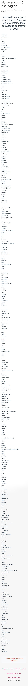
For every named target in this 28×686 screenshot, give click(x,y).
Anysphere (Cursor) (6, 79)
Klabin (2, 334)
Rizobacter (4, 502)
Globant (3, 270)
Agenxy (3, 60)
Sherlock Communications (7, 523)
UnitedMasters (4, 607)
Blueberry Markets (5, 130)
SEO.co (3, 521)
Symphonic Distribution (6, 555)
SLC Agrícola (4, 530)
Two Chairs (4, 602)
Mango (3, 379)
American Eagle (5, 71)
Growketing (4, 279)
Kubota (3, 339)
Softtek (3, 536)
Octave (3, 439)
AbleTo (3, 39)
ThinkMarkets (4, 573)
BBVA (2, 109)
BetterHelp (3, 122)
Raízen (3, 490)
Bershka (3, 119)
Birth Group (4, 126)
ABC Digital (4, 36)
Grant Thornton (5, 273)
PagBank (3, 455)
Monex (3, 415)
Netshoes (3, 428)
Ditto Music (4, 219)
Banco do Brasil (5, 98)
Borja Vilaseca (4, 132)
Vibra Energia (4, 619)
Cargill (2, 153)
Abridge (3, 41)
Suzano (3, 553)
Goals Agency (4, 271)
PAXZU (3, 458)
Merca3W (3, 396)
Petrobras (3, 466)
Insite (2, 315)
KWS (2, 341)
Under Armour (4, 604)
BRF (2, 139)
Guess (3, 285)
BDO (2, 111)
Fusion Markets (5, 256)
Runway (3, 511)
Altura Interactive (5, 66)
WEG (2, 630)
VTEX (2, 626)
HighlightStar (4, 300)
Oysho (3, 453)
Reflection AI (4, 494)
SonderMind (4, 538)
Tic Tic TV (3, 577)
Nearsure (3, 422)
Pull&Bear (3, 483)
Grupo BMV (4, 281)
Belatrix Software (5, 113)
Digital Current (4, 211)
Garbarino (3, 260)
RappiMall (3, 492)
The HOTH (4, 568)
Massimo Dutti (4, 390)
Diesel (2, 209)
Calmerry (3, 147)
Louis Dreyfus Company (7, 370)
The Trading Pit (5, 572)
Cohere (3, 175)
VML (2, 624)
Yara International (5, 643)
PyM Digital (4, 489)
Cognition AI (4, 173)
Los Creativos (4, 366)
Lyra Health (4, 375)
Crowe (3, 194)
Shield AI (3, 524)
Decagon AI (4, 200)
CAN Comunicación (6, 151)
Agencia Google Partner (14, 673)
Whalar (3, 634)
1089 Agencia (4, 34)
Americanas (4, 73)
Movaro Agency (5, 419)
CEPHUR (3, 158)
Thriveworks (4, 575)
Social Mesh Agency (6, 534)
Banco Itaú (4, 100)
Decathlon (3, 202)
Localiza (3, 360)
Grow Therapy (4, 277)
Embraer (3, 228)
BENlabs (3, 117)
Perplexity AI (4, 464)
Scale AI (3, 513)
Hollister (3, 302)
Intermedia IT (4, 321)
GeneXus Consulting (6, 264)
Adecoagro (4, 49)
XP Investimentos (5, 640)
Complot (3, 181)
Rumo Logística (5, 509)
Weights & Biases (5, 632)
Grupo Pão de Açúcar (6, 283)
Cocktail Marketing (5, 168)
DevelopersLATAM (5, 207)
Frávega (3, 251)
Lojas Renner (4, 364)
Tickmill (3, 579)
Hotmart (3, 304)
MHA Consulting (5, 405)
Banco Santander (5, 102)
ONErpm (3, 447)
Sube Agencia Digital (6, 547)
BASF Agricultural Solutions (7, 103)
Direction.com (4, 215)
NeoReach (3, 424)
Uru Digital (3, 611)
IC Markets (4, 305)
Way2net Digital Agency (7, 628)
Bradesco (3, 134)
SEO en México (5, 519)
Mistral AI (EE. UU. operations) (8, 411)
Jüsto (2, 332)
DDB (2, 198)
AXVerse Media (5, 90)
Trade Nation (4, 592)
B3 (2, 92)
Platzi (2, 472)
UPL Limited (4, 609)
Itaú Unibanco (4, 322)
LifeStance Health (5, 351)
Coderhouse (4, 170)
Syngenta (3, 556)
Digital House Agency (6, 213)
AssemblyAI (4, 85)
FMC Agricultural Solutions (7, 243)
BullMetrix (3, 143)
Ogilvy (2, 443)
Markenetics (4, 387)
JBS (2, 324)
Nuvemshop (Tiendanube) (7, 438)
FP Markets (4, 249)
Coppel (3, 183)
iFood (2, 307)
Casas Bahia (4, 154)
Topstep (3, 589)
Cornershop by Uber (6, 185)
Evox (2, 234)
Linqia (2, 356)
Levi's (2, 347)
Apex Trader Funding (6, 81)
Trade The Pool (5, 594)
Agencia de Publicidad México (8, 58)
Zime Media (4, 651)
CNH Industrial (4, 166)
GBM (2, 262)
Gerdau (3, 266)
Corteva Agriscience (6, 187)
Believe (3, 115)
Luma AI (3, 373)
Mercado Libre (4, 398)
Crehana (3, 192)
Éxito (2, 236)
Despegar (3, 205)
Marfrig (3, 383)
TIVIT (2, 581)
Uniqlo (2, 606)
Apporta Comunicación (6, 83)
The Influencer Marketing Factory (9, 570)
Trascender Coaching (6, 596)
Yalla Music (4, 641)
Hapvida (3, 288)
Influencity (3, 311)
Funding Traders (5, 254)
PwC (2, 487)
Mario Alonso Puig (5, 385)
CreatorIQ (3, 190)
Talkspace (3, 560)
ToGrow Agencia (5, 585)
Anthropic (3, 77)
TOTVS (3, 591)
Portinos (3, 475)
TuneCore (3, 600)
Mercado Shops (5, 402)
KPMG (3, 338)
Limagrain (3, 353)
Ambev (3, 68)
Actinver (3, 43)
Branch (3, 136)
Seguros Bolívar (5, 515)
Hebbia (3, 296)
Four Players (4, 247)
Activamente (4, 45)
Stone (2, 543)
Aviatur (3, 87)
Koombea (3, 336)
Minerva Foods (5, 409)
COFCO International (6, 171)
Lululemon (3, 372)
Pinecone (3, 468)
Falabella (3, 239)
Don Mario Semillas (6, 222)
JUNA (2, 330)
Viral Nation (4, 623)
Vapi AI (3, 617)
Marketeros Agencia (6, 389)
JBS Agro (3, 326)
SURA (2, 549)
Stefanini (3, 541)
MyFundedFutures (5, 421)
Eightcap (3, 224)
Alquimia (3, 64)
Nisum (2, 432)
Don (2, 221)
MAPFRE (3, 381)
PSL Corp (3, 479)
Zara (2, 647)
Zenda (3, 649)
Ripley (2, 500)
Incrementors (4, 309)
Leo (2, 345)
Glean (2, 268)
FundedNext (4, 253)
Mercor (3, 404)
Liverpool (3, 358)
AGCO (3, 56)
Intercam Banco (5, 319)
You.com (3, 645)
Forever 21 (4, 245)
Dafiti (2, 196)
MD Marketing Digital (6, 394)
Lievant (3, 349)
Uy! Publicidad (4, 613)
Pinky (2, 470)
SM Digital (3, 532)
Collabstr (3, 177)
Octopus (3, 441)
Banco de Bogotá (5, 96)
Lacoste (3, 343)
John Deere (4, 328)
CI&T (2, 164)
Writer (2, 636)
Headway (3, 294)
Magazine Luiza (5, 377)
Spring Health (4, 540)
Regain (3, 496)
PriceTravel (4, 477)
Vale (2, 615)
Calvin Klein (4, 149)
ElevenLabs (4, 226)
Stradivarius (4, 545)
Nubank (3, 434)
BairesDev (3, 94)
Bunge (3, 145)
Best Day (3, 120)
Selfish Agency (4, 517)
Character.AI (4, 162)
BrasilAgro (3, 137)
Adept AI (3, 51)
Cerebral (3, 160)
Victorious (3, 621)
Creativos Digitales (5, 188)
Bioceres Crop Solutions (7, 124)
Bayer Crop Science (6, 105)
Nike (2, 430)
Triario (2, 598)
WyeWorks (4, 638)
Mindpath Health (5, 407)
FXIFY (2, 258)
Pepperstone (4, 462)
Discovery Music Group (6, 217)
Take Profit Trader (5, 558)
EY (2, 238)
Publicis (3, 481)
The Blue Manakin (5, 566)
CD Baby (3, 156)
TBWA (2, 562)
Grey (2, 275)
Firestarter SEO (5, 241)
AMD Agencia (4, 70)
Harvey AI (3, 290)
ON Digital (3, 445)
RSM (2, 506)
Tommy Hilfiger (5, 587)
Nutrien (3, 436)
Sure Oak (3, 551)
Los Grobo (3, 368)
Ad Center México (5, 47)
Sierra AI (3, 528)
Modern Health (5, 413)
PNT (2, 473)
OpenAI (3, 451)
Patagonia (3, 456)
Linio (2, 355)
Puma (2, 485)
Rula (2, 507)
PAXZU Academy (5, 460)
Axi (2, 88)
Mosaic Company (5, 417)
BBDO (2, 107)
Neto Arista (4, 426)
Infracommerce (5, 313)
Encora (3, 232)
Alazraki (3, 62)
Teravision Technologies (7, 564)
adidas (3, 53)
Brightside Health (5, 141)
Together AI (4, 583)
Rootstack (3, 504)
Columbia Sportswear (6, 179)
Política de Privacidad (14, 677)
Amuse (3, 75)
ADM (2, 54)
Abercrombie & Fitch (6, 37)
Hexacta (3, 298)
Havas (2, 292)
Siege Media (4, 526)
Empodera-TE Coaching (7, 230)
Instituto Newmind (5, 317)
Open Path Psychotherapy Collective (10, 449)
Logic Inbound (4, 362)
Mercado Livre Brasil (6, 400)
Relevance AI (4, 498)
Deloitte (3, 204)
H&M (2, 287)
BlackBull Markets (5, 128)
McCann (3, 392)
